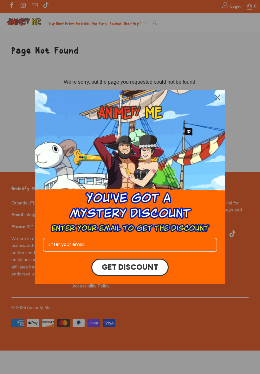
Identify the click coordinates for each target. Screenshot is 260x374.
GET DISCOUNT (130, 267)
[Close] (217, 97)
